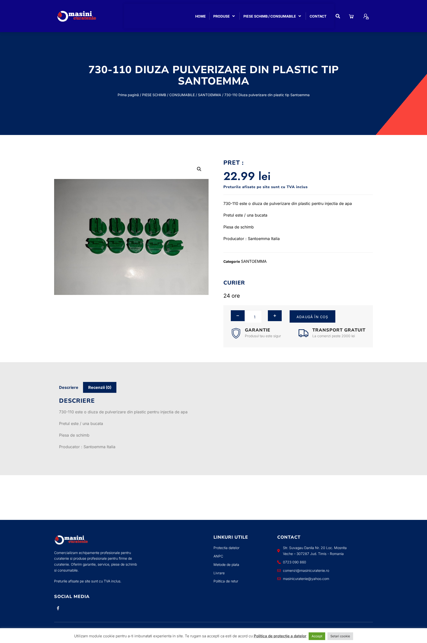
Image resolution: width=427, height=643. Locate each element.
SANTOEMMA (209, 95)
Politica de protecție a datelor (280, 636)
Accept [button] (317, 636)
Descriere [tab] (68, 387)
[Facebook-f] (58, 608)
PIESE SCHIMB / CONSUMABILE (168, 95)
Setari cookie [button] (340, 636)
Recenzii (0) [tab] (99, 387)
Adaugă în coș (312, 317)
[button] (338, 16)
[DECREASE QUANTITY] (238, 315)
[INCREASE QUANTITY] (275, 315)
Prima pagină (128, 95)
